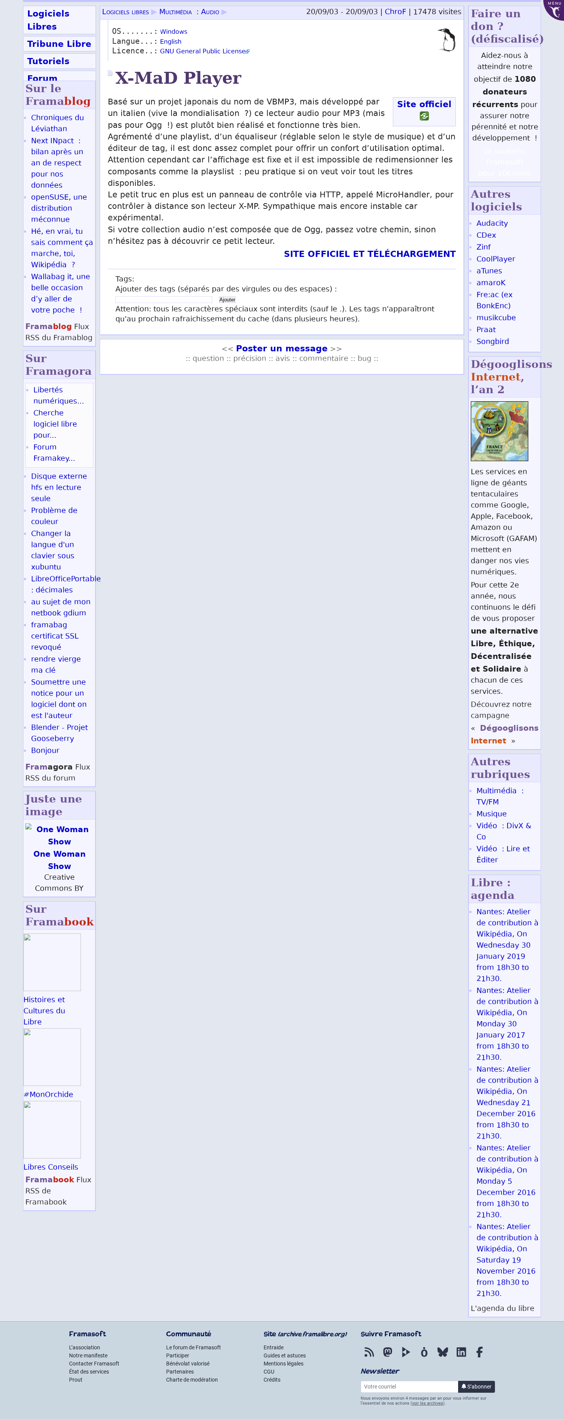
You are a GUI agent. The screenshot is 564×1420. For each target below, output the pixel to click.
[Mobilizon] (424, 1357)
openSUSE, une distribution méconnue (59, 209)
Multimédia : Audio (189, 12)
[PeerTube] (405, 1357)
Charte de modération (192, 1380)
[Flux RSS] (369, 1357)
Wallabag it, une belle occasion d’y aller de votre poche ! (60, 294)
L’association (84, 1347)
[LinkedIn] (461, 1357)
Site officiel (424, 104)
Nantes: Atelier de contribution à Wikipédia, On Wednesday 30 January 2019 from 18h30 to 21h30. (508, 946)
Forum (42, 78)
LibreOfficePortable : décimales (66, 585)
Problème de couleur (54, 517)
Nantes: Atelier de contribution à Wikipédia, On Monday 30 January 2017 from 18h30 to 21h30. (508, 1025)
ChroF (395, 12)
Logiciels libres (125, 12)
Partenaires (180, 1372)
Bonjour (45, 751)
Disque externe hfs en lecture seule (59, 488)
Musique (492, 814)
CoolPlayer (496, 259)
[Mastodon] (387, 1357)
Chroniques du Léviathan (57, 124)
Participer (177, 1355)
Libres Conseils (50, 1167)
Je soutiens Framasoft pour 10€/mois (504, 163)
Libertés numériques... (58, 396)
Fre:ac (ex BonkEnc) (495, 301)
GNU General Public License (203, 52)
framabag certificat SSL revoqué (55, 637)
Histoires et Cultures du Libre (44, 1011)
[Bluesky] (442, 1357)
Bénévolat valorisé (187, 1363)
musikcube (496, 318)
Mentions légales (283, 1363)
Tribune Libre (59, 43)
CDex (486, 236)
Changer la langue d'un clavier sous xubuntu (52, 551)
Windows (173, 32)
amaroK (491, 283)
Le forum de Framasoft (193, 1347)
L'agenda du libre (502, 1309)
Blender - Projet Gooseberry (59, 734)
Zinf (484, 247)
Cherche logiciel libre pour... (55, 425)
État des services (89, 1372)
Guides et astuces (285, 1355)
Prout (75, 1380)
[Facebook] (479, 1357)
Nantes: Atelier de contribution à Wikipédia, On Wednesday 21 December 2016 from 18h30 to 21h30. (508, 1103)
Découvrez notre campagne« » (505, 723)
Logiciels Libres (48, 20)
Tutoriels (48, 61)
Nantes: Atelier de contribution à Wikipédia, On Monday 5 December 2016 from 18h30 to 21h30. (508, 1182)
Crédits (272, 1380)
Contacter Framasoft (94, 1363)
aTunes (489, 271)
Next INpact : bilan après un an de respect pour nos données (57, 164)
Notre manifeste (88, 1355)
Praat (486, 330)
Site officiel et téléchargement (370, 253)
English (170, 42)
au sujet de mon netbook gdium (61, 608)
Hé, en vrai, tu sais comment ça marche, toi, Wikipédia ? (62, 249)
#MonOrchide (48, 1095)
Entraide (274, 1347)
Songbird (493, 342)
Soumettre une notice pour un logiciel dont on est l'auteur (59, 699)
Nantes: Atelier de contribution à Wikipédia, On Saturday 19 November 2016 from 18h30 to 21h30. (508, 1261)
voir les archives (427, 1403)
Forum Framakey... (54, 453)
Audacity (492, 224)
